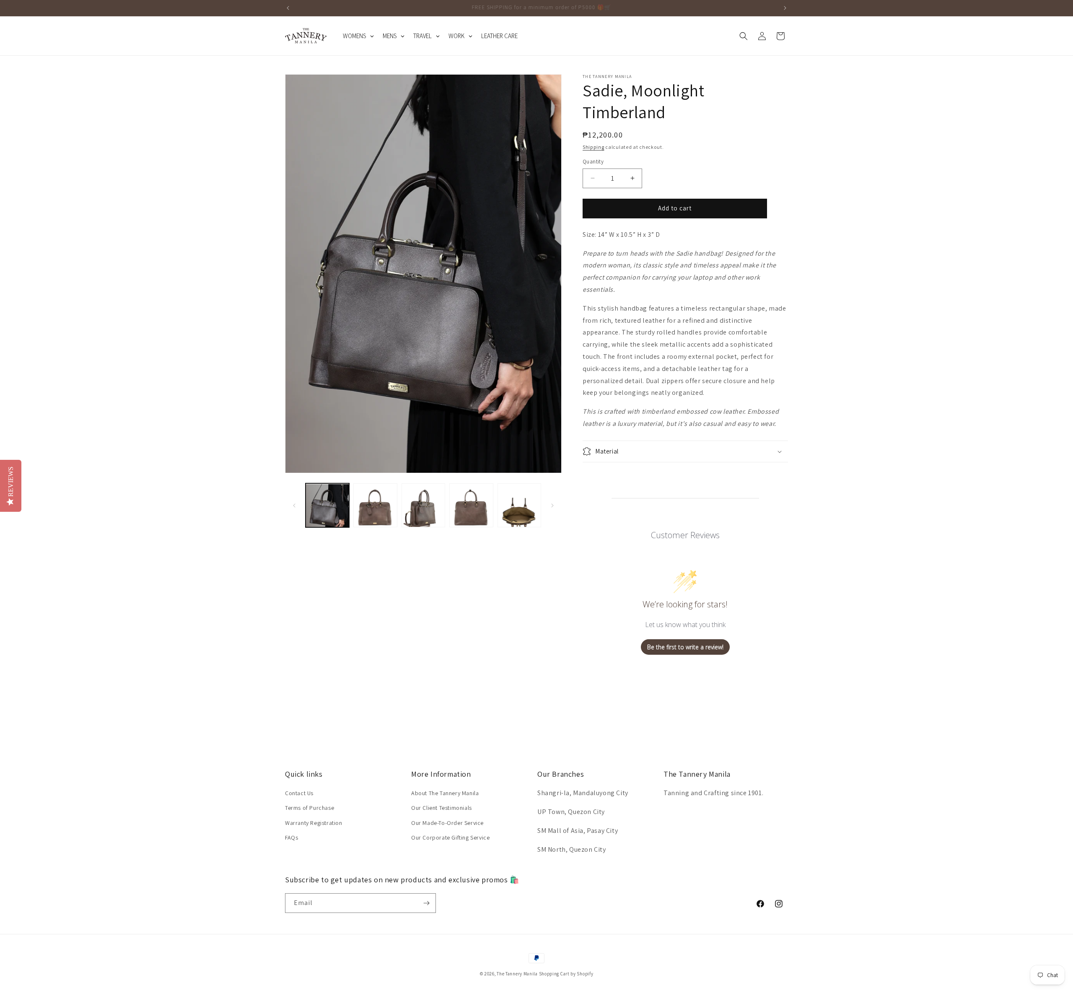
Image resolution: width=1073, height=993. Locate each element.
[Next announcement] (785, 8)
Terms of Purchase (309, 808)
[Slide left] (294, 505)
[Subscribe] (426, 903)
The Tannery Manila (517, 974)
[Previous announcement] (288, 8)
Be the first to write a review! (685, 647)
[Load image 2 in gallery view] (375, 505)
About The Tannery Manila (445, 793)
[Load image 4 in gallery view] (471, 505)
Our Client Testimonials (441, 808)
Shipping (593, 147)
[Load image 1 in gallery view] (327, 505)
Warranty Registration (313, 823)
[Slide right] (552, 505)
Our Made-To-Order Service (447, 823)
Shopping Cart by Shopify (566, 974)
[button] (743, 36)
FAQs (291, 837)
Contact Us (299, 793)
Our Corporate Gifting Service (450, 837)
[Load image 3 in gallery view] (423, 505)
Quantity (593, 161)
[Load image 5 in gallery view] (519, 505)
